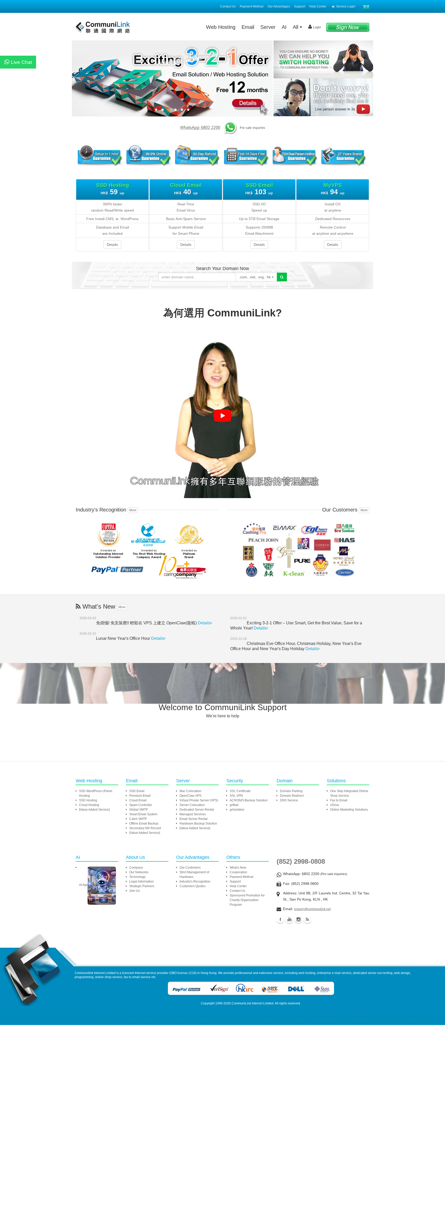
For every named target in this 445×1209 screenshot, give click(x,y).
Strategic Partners (141, 886)
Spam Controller (140, 805)
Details (112, 244)
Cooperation (238, 872)
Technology (137, 877)
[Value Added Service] (94, 809)
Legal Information (141, 881)
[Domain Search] (282, 277)
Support (299, 6)
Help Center (317, 6)
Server (268, 27)
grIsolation (237, 809)
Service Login (345, 6)
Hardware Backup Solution (198, 823)
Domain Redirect (292, 795)
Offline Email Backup (143, 823)
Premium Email (140, 795)
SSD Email (136, 791)
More (132, 510)
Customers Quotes (192, 886)
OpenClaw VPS (190, 795)
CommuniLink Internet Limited (252, 1003)
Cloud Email (138, 800)
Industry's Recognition (194, 881)
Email (248, 27)
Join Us (134, 891)
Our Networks (138, 872)
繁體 (366, 6)
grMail (234, 805)
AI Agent (85, 885)
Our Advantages (279, 6)
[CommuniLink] (323, 97)
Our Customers (190, 867)
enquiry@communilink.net (312, 909)
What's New (238, 867)
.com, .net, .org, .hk (255, 277)
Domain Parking (291, 791)
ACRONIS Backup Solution (249, 800)
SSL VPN (236, 795)
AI (284, 27)
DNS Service (289, 800)
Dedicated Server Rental (196, 809)
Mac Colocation (190, 791)
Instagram (298, 919)
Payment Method (251, 6)
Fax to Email (338, 800)
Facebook (280, 919)
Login (317, 27)
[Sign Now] (347, 27)
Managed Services (192, 814)
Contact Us (228, 6)
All (296, 27)
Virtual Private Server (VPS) (198, 800)
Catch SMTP (138, 819)
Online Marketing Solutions (349, 809)
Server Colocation (192, 805)
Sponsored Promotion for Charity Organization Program (247, 900)
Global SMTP (138, 809)
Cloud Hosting (89, 805)
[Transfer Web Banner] (323, 59)
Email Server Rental (193, 819)
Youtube (289, 919)
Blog (307, 919)
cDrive (334, 805)
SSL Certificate (240, 791)
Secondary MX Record (145, 828)
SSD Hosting (88, 800)
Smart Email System (143, 814)
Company (136, 867)
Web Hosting (220, 27)
